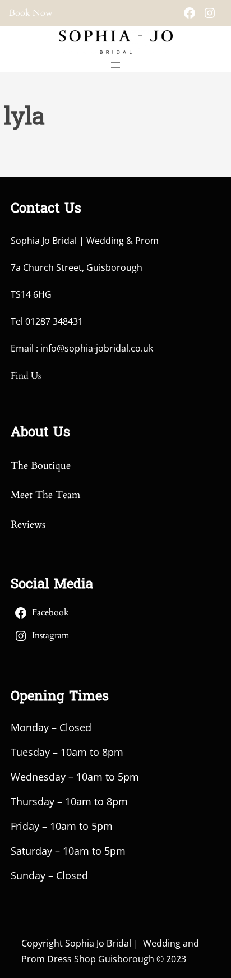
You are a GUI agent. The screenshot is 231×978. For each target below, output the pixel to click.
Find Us (26, 376)
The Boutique (41, 466)
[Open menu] (115, 65)
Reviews (28, 525)
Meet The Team (45, 495)
